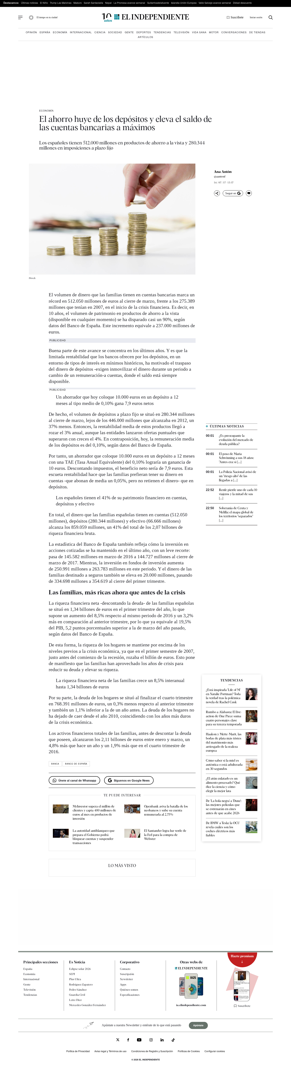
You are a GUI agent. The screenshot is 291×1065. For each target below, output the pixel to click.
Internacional (81, 32)
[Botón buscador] (271, 17)
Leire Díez (75, 1000)
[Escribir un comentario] (249, 193)
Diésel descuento (242, 2)
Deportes (143, 32)
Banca (55, 763)
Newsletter (126, 979)
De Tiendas (257, 32)
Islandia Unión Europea (184, 2)
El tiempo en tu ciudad (47, 17)
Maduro (77, 2)
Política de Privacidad (78, 1051)
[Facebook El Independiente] (128, 1040)
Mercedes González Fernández (87, 1005)
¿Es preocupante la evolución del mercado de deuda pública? (236, 440)
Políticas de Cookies (189, 1051)
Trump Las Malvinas (60, 2)
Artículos (145, 37)
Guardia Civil (77, 994)
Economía (60, 32)
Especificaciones (130, 994)
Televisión (181, 32)
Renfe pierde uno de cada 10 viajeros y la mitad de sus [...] (238, 494)
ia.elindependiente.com (191, 1005)
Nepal (108, 2)
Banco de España (76, 763)
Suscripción (127, 974)
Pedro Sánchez (78, 989)
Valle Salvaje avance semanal (215, 2)
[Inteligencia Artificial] (191, 997)
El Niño (44, 2)
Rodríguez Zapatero (81, 984)
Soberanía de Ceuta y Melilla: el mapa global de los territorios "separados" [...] (236, 514)
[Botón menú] (20, 17)
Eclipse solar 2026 (80, 968)
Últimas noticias (29, 2)
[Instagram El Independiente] (151, 1040)
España (45, 32)
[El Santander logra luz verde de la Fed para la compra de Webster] (132, 837)
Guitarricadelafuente (158, 2)
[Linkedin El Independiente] (162, 1040)
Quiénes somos (129, 989)
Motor (214, 32)
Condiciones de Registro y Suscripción (152, 1051)
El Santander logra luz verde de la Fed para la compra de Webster (165, 835)
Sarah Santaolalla (93, 2)
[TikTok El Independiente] (173, 1040)
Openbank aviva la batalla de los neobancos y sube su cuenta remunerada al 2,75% (166, 810)
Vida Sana (199, 32)
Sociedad (115, 32)
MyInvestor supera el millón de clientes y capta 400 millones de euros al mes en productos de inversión (94, 812)
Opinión (31, 32)
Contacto (125, 968)
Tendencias (162, 32)
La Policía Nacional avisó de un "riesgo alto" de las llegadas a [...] (237, 476)
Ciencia (100, 32)
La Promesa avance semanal (129, 2)
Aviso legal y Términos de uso (110, 1051)
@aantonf (219, 176)
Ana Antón (223, 171)
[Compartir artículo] (217, 193)
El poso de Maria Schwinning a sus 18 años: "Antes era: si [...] (236, 458)
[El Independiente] (145, 17)
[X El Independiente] (117, 1040)
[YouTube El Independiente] (139, 1040)
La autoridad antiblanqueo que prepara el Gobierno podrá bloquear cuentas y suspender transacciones (94, 837)
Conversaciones (234, 32)
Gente (129, 32)
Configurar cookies (214, 1051)
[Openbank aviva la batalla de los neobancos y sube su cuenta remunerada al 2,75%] (132, 812)
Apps (123, 984)
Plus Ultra (75, 979)
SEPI (72, 974)
